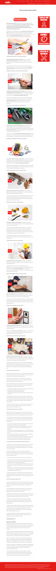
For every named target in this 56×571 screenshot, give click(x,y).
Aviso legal (38, 568)
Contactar (27, 1)
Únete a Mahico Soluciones (9, 5)
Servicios (31, 1)
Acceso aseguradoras (47, 3)
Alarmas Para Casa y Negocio (31, 3)
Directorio (23, 1)
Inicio (20, 1)
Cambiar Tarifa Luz (40, 3)
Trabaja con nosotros (38, 1)
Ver (14, 518)
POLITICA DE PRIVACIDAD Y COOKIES (46, 568)
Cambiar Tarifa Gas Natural (46, 1)
